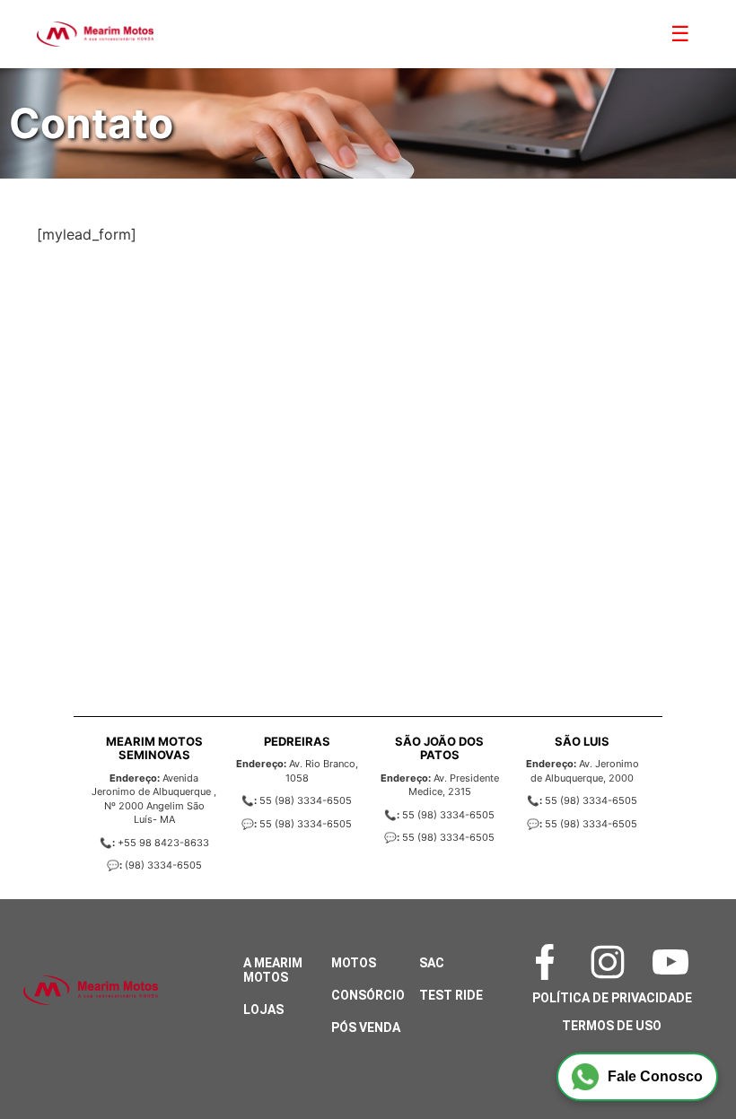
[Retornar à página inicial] (50, 1056)
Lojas (263, 1009)
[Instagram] (612, 962)
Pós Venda (365, 1027)
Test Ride (451, 995)
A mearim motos (272, 970)
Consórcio (368, 995)
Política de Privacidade (612, 998)
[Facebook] (549, 962)
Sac (431, 963)
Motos (353, 963)
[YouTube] (675, 962)
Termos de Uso (612, 1025)
